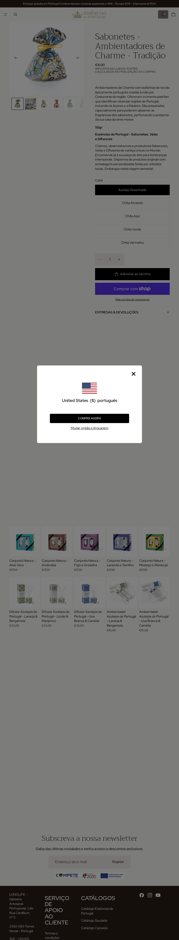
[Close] (133, 373)
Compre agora (89, 418)
